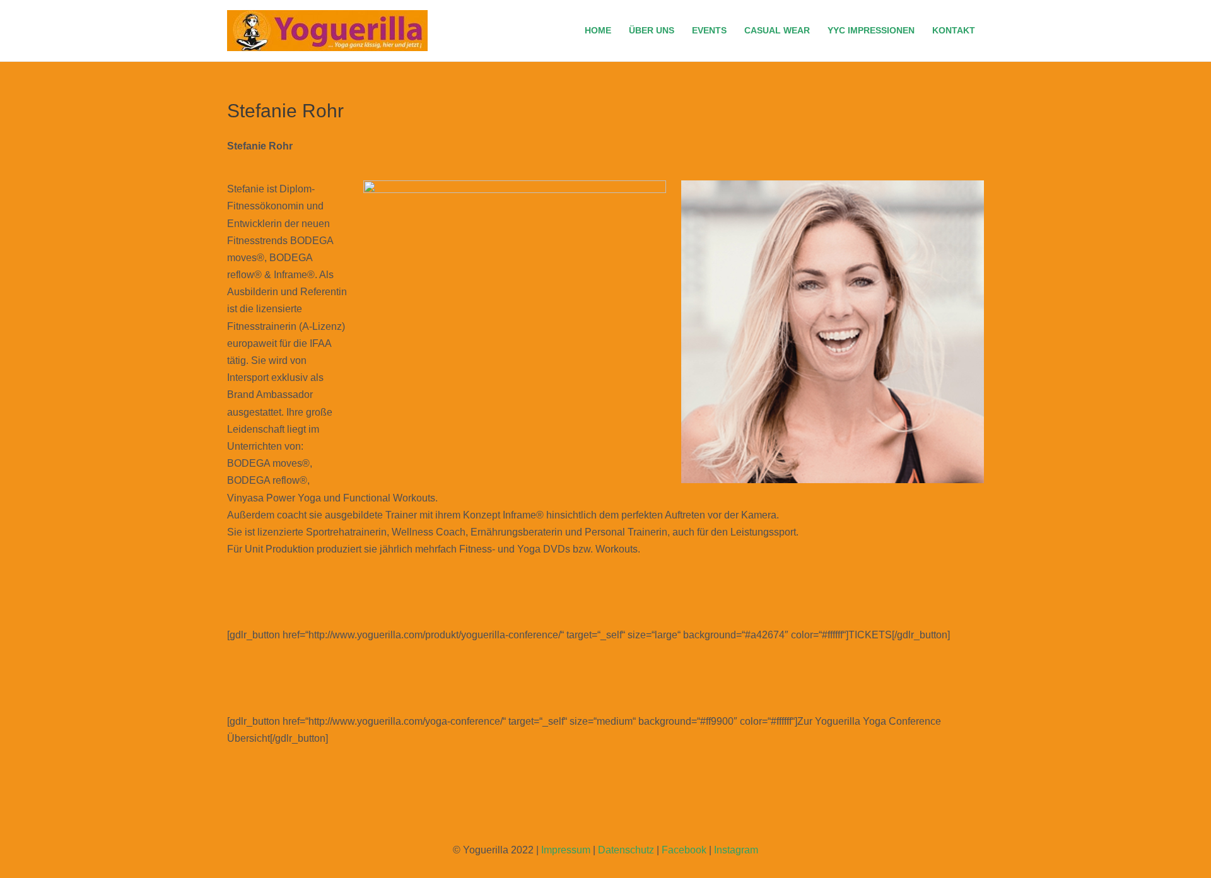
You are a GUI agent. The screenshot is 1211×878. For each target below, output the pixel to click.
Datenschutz (626, 850)
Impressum (565, 850)
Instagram (736, 850)
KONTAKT (953, 30)
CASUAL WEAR (777, 30)
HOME (598, 30)
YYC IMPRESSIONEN (871, 30)
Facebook (684, 850)
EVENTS (709, 30)
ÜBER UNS (651, 30)
